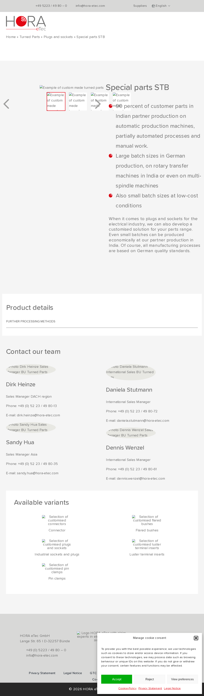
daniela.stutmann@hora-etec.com (143, 421)
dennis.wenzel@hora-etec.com (141, 478)
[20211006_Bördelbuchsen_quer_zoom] (147, 517)
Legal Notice (172, 688)
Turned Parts (30, 37)
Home (11, 37)
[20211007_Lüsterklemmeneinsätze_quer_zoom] (147, 541)
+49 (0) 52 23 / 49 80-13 (37, 406)
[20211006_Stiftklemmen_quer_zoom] (57, 565)
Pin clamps (57, 578)
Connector (57, 530)
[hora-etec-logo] (26, 18)
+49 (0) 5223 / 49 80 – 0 (46, 650)
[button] (196, 638)
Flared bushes (147, 530)
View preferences (182, 679)
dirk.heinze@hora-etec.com (38, 415)
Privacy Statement (150, 688)
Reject (149, 679)
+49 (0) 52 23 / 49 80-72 (138, 411)
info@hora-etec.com (42, 655)
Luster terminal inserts (146, 554)
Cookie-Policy (127, 688)
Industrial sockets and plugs (57, 554)
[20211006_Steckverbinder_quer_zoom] (57, 517)
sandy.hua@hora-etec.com (37, 473)
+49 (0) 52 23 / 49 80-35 (38, 464)
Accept (116, 679)
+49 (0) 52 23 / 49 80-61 (137, 469)
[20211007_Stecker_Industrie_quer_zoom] (57, 541)
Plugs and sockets (58, 37)
